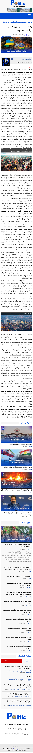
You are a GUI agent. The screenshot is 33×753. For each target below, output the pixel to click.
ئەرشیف (10, 746)
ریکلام (14, 746)
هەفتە (16, 661)
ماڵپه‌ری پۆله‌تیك (27, 35)
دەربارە (23, 746)
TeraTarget (16, 749)
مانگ (6, 661)
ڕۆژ (27, 661)
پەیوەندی (19, 746)
